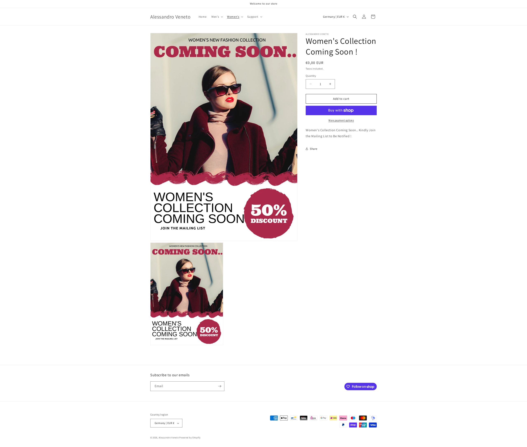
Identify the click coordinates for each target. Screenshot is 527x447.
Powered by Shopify (190, 437)
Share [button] (313, 149)
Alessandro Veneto (169, 437)
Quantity (311, 76)
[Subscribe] (219, 386)
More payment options (341, 120)
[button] (217, 16)
